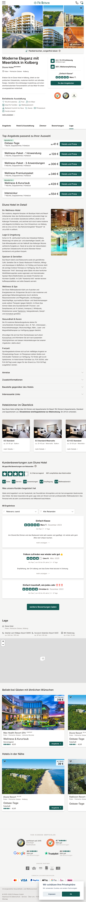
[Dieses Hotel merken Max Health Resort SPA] (4, 697)
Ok (71, 894)
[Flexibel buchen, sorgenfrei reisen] (60, 51)
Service (24, 897)
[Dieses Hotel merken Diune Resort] (70, 697)
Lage (71, 126)
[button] (43, 659)
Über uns (31, 897)
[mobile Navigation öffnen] (3, 2)
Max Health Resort (17, 733)
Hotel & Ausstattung (25, 126)
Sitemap (5, 899)
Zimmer (42, 126)
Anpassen (51, 894)
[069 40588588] (77, 2)
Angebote (6, 126)
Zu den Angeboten (66, 83)
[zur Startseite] (42, 3)
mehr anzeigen (7, 115)
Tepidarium (21, 311)
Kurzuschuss (7, 338)
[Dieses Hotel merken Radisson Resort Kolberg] (70, 761)
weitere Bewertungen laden (43, 607)
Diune (12, 797)
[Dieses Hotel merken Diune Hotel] (81, 8)
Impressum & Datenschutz (11, 897)
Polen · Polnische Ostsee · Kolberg (16, 71)
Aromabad (9, 314)
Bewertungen (58, 126)
